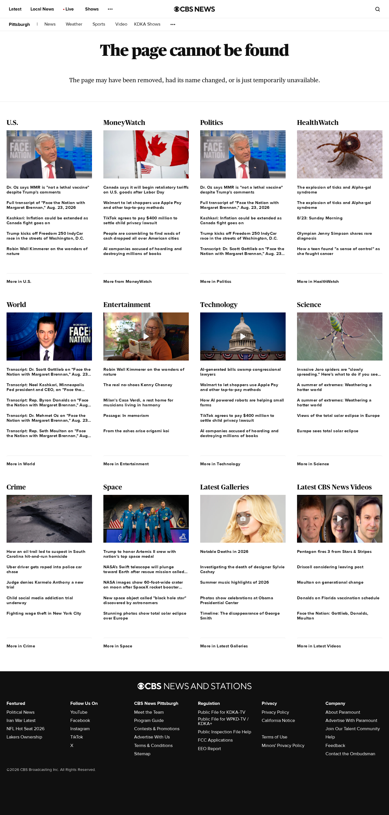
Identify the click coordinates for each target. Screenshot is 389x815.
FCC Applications (215, 740)
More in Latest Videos (319, 646)
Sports (99, 24)
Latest (15, 9)
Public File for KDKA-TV (221, 712)
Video (121, 24)
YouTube (78, 712)
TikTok (76, 737)
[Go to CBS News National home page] (194, 9)
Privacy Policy (275, 712)
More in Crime (21, 646)
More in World (21, 463)
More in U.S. (19, 281)
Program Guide (149, 720)
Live (70, 9)
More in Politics (216, 281)
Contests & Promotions (156, 728)
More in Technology (220, 463)
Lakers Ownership (24, 737)
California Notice (278, 720)
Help (330, 737)
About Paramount (342, 712)
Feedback (335, 745)
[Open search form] (377, 9)
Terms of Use (274, 737)
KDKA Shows (147, 24)
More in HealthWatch (318, 281)
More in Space (117, 646)
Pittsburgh (19, 24)
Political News (20, 712)
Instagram (80, 728)
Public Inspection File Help (224, 732)
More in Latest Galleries (224, 646)
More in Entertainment (126, 463)
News (50, 24)
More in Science (313, 463)
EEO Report (209, 748)
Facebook (80, 720)
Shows (92, 9)
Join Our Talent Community (352, 728)
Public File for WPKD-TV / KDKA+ (223, 721)
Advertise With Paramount (351, 720)
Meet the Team (149, 712)
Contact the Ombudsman (350, 754)
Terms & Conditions (153, 745)
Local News (42, 9)
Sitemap (142, 754)
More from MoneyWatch (127, 281)
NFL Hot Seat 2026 (25, 728)
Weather (74, 24)
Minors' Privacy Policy (283, 745)
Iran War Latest (21, 720)
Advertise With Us (152, 737)
